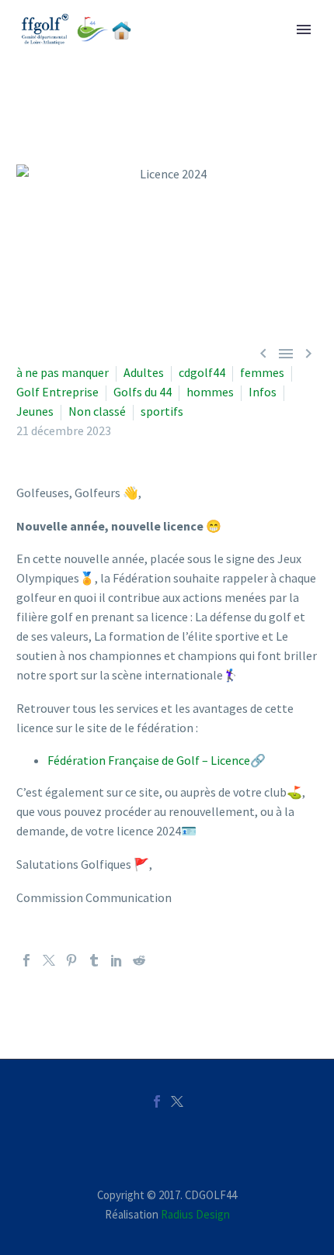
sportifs (162, 411)
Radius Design (195, 1214)
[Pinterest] (71, 960)
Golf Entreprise (57, 391)
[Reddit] (139, 960)
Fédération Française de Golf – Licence (148, 760)
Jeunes (35, 411)
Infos (263, 391)
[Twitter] (49, 960)
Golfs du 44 (142, 391)
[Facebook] (26, 960)
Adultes (144, 372)
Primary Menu (304, 29)
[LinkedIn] (116, 960)
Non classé (97, 411)
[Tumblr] (94, 960)
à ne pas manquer (62, 372)
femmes (262, 372)
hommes (210, 391)
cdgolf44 (202, 372)
